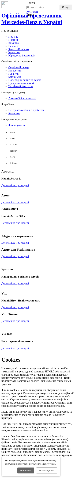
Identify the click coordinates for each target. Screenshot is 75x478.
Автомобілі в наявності (22, 98)
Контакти (32, 11)
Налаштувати (46, 470)
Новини (13, 39)
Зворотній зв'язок (18, 49)
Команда (13, 42)
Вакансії (13, 46)
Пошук (66, 7)
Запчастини (15, 70)
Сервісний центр (18, 67)
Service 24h (14, 76)
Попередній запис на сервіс (24, 79)
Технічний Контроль (20, 86)
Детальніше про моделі (15, 185)
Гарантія (13, 73)
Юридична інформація (21, 55)
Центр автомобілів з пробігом (26, 110)
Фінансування (16, 125)
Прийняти (25, 470)
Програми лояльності (21, 83)
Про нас (13, 36)
